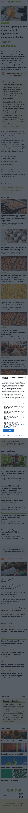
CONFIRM (8, 430)
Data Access (14, 435)
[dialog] (14, 406)
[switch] (22, 407)
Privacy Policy (22, 435)
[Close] (25, 377)
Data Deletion (6, 435)
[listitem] (14, 403)
